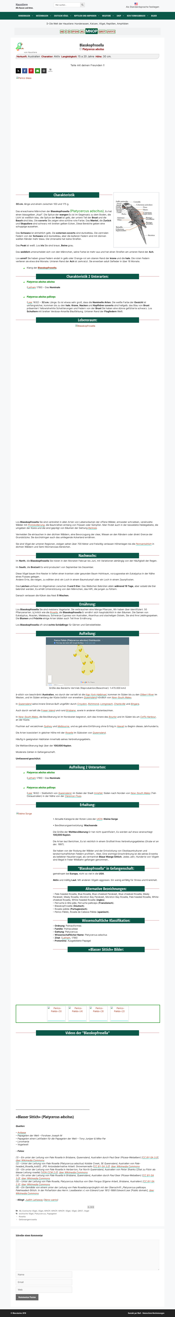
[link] (87, 130)
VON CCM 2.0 (49, 1172)
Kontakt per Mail (134, 1313)
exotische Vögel (26, 1213)
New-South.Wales (121, 697)
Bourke (113, 716)
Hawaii (120, 726)
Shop (119, 15)
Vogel (86, 1211)
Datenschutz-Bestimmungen (153, 1313)
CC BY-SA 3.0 (149, 1157)
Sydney (48, 726)
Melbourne (63, 726)
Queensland (90, 697)
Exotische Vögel (61, 15)
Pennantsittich (144, 544)
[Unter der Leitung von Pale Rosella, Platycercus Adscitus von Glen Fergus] (56, 1014)
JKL (82, 31)
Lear (30, 302)
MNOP (91, 31)
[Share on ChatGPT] (44, 70)
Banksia (92, 528)
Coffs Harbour (148, 716)
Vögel (40, 1211)
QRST (102, 31)
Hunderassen (24, 15)
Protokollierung (36, 525)
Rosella (54, 612)
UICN (99, 819)
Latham (32, 287)
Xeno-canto (50, 1199)
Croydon (82, 704)
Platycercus (40, 1213)
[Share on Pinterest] (31, 70)
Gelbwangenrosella (28, 1219)
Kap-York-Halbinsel (96, 694)
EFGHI (75, 31)
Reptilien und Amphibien (85, 15)
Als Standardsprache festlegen (142, 7)
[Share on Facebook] (24, 70)
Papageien (52, 1213)
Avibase (22, 1132)
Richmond (93, 704)
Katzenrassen (42, 15)
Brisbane (71, 710)
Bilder (154, 15)
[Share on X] (18, 70)
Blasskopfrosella (47, 267)
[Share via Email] (37, 70)
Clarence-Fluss (73, 796)
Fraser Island (48, 710)
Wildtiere (106, 15)
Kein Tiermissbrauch (136, 15)
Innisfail (98, 793)
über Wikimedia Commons (30, 1160)
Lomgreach (106, 704)
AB (62, 31)
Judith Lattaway (34, 1199)
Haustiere (22, 4)
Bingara (135, 704)
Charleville (119, 704)
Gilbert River (147, 694)
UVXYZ (111, 31)
